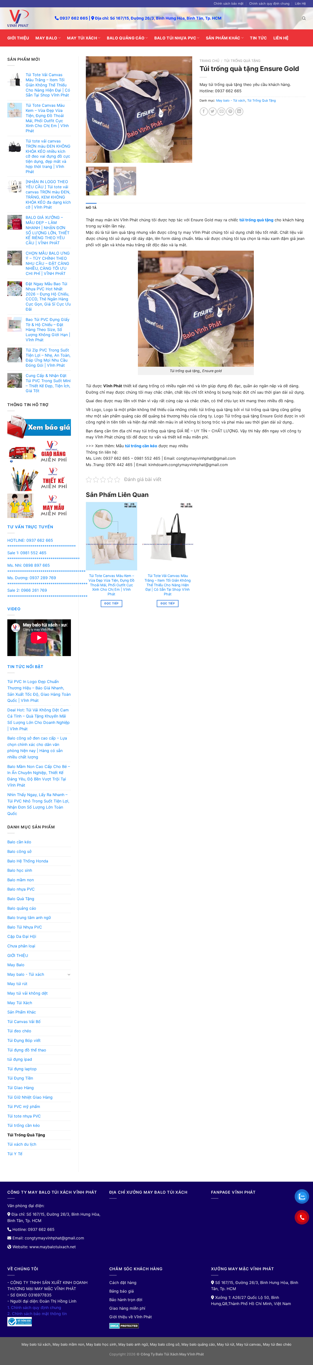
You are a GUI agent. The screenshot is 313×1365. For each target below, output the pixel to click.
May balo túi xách (36, 1344)
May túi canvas (248, 1344)
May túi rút (17, 983)
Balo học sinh (19, 870)
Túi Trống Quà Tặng (26, 1134)
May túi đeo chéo (277, 1344)
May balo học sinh (101, 1344)
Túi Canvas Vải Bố (24, 1021)
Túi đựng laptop (22, 1068)
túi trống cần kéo (141, 445)
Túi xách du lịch (21, 1144)
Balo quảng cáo (126, 37)
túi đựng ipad (19, 1059)
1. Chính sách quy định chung (34, 1307)
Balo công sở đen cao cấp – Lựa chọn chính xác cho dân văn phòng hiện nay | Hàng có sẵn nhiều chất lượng (37, 747)
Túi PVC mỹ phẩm (23, 1106)
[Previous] (94, 109)
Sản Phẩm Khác (223, 37)
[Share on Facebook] (204, 111)
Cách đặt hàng (122, 1282)
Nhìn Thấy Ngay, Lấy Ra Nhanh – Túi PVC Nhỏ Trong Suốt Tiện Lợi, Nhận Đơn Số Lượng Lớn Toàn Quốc (38, 804)
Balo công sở (19, 851)
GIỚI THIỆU (18, 37)
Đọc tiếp (111, 603)
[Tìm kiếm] (304, 18)
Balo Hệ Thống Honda (27, 861)
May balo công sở (164, 1344)
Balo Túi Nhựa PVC (175, 37)
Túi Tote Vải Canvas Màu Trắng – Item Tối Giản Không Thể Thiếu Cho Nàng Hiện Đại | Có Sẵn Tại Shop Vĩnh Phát (168, 585)
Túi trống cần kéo (23, 1125)
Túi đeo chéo (19, 1030)
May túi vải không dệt (27, 993)
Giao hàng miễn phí (127, 1308)
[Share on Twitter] (213, 111)
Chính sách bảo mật (229, 3)
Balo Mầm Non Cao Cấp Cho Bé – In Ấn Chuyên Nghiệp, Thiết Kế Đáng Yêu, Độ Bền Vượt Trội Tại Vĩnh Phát (38, 776)
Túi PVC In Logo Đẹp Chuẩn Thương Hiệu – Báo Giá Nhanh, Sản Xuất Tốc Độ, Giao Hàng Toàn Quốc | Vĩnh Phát (39, 691)
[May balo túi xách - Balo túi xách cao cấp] (27, 18)
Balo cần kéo (19, 841)
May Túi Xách (82, 37)
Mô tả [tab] (91, 208)
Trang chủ (209, 61)
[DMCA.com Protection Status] (124, 1325)
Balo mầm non (20, 879)
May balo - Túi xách (25, 974)
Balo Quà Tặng (20, 898)
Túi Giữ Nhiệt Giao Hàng (30, 1097)
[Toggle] (69, 974)
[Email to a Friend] (221, 111)
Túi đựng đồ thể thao (26, 1049)
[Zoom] (92, 157)
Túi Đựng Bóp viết (24, 1040)
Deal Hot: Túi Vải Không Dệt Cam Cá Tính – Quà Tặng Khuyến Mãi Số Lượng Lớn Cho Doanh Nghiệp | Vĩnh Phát (38, 719)
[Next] (183, 109)
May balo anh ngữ (133, 1344)
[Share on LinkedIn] (239, 111)
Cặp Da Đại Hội (21, 936)
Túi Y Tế (14, 1153)
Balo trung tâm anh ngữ (29, 917)
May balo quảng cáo (198, 1344)
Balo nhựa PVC (21, 889)
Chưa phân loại (21, 945)
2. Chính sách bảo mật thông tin (37, 1313)
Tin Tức (258, 37)
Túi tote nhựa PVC (24, 1116)
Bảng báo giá (121, 1291)
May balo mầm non (68, 1344)
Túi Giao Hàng (20, 1087)
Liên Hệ (300, 3)
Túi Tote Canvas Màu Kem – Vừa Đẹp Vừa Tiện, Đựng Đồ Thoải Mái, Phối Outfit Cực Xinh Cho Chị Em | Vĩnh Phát (111, 585)
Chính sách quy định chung (269, 3)
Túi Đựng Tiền (20, 1078)
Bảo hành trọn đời (125, 1299)
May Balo (46, 37)
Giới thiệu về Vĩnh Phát (130, 1316)
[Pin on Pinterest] (230, 111)
